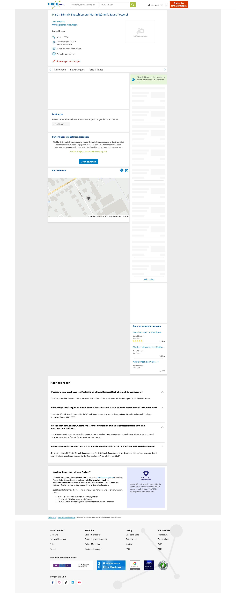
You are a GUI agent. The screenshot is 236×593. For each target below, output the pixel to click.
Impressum (163, 535)
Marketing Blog (132, 535)
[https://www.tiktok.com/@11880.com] (66, 582)
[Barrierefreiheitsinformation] (163, 5)
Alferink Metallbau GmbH (144, 361)
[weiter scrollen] (165, 69)
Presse (53, 549)
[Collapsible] (162, 392)
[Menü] (167, 5)
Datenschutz (163, 539)
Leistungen (60, 69)
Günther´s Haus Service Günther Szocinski (149, 347)
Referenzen (131, 539)
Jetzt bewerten (88, 161)
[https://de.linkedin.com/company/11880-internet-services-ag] (72, 582)
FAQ (128, 549)
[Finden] (133, 4)
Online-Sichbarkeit (93, 535)
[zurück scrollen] (50, 69)
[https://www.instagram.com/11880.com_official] (59, 582)
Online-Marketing (92, 544)
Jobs (52, 544)
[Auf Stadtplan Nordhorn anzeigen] (126, 170)
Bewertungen (77, 69)
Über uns (54, 535)
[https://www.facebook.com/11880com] (52, 582)
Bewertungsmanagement (96, 539)
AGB (160, 544)
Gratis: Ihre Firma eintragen (179, 4)
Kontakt (129, 544)
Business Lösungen (93, 549)
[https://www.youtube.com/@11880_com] (79, 582)
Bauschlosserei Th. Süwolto (146, 332)
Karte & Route (95, 69)
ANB (160, 549)
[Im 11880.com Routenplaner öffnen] (122, 170)
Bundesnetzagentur (106, 477)
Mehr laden (149, 279)
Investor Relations (58, 539)
